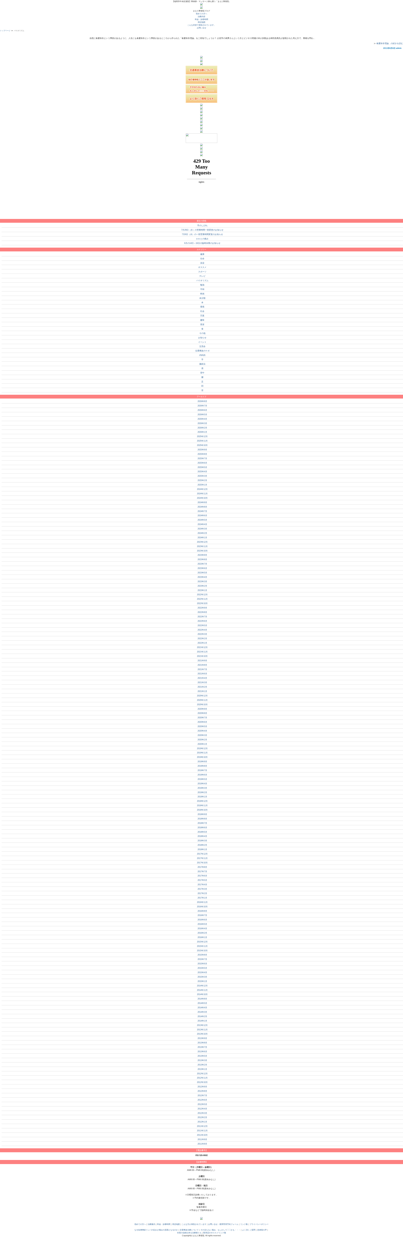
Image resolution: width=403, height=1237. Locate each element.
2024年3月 (202, 529)
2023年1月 (202, 590)
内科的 (202, 355)
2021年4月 (202, 678)
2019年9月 (202, 761)
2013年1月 (202, 1069)
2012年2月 (202, 1117)
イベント (202, 342)
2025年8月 (202, 454)
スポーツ (202, 271)
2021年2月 (202, 687)
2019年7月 (202, 770)
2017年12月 (202, 854)
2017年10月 (202, 862)
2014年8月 (202, 999)
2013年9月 (202, 1038)
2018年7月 (202, 823)
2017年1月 (202, 898)
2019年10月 (202, 757)
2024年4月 (202, 524)
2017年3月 (202, 889)
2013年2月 (202, 1065)
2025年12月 (202, 436)
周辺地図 (201, 22)
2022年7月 (202, 616)
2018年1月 (202, 849)
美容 (202, 263)
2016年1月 (202, 937)
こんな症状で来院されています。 (201, 25)
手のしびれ (202, 225)
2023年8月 (202, 559)
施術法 (202, 364)
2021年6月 (202, 673)
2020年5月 (202, 726)
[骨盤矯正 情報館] (201, 155)
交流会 (202, 346)
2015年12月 (202, 942)
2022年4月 (202, 630)
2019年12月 (202, 748)
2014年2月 (202, 1016)
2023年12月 (202, 542)
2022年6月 (202, 621)
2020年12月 (202, 696)
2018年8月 (202, 819)
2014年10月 (202, 994)
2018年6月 (202, 827)
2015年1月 (202, 981)
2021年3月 (202, 682)
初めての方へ (201, 14)
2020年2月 (202, 739)
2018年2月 (202, 845)
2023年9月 (202, 555)
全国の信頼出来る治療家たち (189, 1233)
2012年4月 (202, 1109)
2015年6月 (202, 963)
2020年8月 (202, 713)
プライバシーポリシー (259, 1224)
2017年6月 (202, 876)
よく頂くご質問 (248, 1230)
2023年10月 (202, 551)
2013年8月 (202, 1043)
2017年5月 (202, 880)
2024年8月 (202, 507)
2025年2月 (202, 480)
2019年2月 (202, 792)
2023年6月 (202, 568)
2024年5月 (202, 520)
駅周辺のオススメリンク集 (214, 1233)
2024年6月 (202, 515)
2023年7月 (202, 564)
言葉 (202, 315)
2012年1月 (202, 1122)
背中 (202, 373)
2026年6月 (202, 410)
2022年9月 (202, 608)
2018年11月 (202, 805)
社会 (202, 311)
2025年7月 (202, 458)
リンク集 (244, 1224)
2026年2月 (202, 428)
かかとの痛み (202, 239)
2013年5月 (202, 1056)
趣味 (202, 320)
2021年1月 (202, 691)
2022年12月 (202, 594)
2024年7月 (202, 511)
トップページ (5, 31)
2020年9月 (202, 709)
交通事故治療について (189, 1230)
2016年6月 (202, 919)
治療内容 (201, 16)
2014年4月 (202, 1007)
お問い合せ (201, 28)
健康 (202, 254)
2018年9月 (202, 814)
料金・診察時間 (201, 19)
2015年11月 (202, 946)
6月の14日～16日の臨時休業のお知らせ (202, 243)
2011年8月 (202, 1144)
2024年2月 (202, 533)
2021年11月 (202, 652)
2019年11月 (202, 753)
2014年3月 (202, 1012)
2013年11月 (202, 1029)
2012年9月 (202, 1086)
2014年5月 (202, 1003)
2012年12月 (202, 1073)
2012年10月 (202, 1082)
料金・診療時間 (163, 1224)
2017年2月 (202, 893)
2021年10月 (202, 656)
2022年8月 (202, 612)
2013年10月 (202, 1034)
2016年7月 (202, 915)
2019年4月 (202, 783)
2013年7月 (202, 1047)
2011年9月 (202, 1139)
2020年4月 (202, 731)
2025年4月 (202, 471)
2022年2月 (202, 638)
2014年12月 (202, 985)
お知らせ (202, 337)
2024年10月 (202, 498)
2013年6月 (202, 1051)
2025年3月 (202, 476)
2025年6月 (202, 463)
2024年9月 (202, 502)
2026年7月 (202, 406)
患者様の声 (262, 1230)
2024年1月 (202, 537)
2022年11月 (202, 599)
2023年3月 (202, 581)
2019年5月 (202, 779)
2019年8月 (202, 766)
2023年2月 (202, 586)
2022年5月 (202, 625)
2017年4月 (202, 884)
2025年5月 (202, 467)
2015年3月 (202, 977)
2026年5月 (202, 414)
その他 (202, 333)
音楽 (202, 324)
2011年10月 (202, 1135)
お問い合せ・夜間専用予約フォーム (223, 1224)
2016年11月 (202, 902)
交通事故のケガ (202, 351)
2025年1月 (202, 485)
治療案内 (151, 1224)
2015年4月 (202, 972)
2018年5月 (202, 832)
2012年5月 (202, 1104)
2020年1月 (202, 744)
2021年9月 (202, 660)
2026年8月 (202, 401)
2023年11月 (202, 546)
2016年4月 (202, 928)
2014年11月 (202, 990)
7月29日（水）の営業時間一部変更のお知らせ (202, 230)
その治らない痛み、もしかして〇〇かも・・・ (220, 1230)
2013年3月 (202, 1060)
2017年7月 (202, 871)
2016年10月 (202, 906)
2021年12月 (202, 647)
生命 (202, 258)
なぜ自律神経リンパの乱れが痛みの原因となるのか (156, 1230)
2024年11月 (202, 493)
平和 (202, 289)
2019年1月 (202, 796)
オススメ (202, 267)
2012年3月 (202, 1113)
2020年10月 (202, 704)
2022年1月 (202, 643)
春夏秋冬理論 (201, 35)
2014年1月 (202, 1021)
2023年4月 (202, 577)
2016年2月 (202, 933)
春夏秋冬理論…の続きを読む (389, 43)
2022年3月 (202, 634)
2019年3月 (202, 788)
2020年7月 (202, 717)
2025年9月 (202, 449)
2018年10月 (202, 810)
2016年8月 (202, 911)
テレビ (202, 276)
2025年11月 (202, 441)
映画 (202, 294)
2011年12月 (202, 1126)
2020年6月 (202, 722)
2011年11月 (202, 1130)
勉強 (202, 285)
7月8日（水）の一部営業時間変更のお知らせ (202, 234)
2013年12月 (202, 1025)
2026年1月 (202, 432)
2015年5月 (202, 968)
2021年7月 (202, 669)
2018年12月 (202, 801)
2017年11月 (202, 858)
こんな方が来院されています (194, 1224)
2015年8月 (202, 955)
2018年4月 (202, 836)
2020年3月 (202, 735)
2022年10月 (202, 603)
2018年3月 (202, 840)
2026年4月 (202, 419)
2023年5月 (202, 572)
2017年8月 (202, 867)
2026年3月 (202, 423)
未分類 (202, 298)
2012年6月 (202, 1100)
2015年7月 (202, 959)
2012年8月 (202, 1091)
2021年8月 (202, 665)
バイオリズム (202, 280)
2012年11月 (202, 1078)
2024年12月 (202, 489)
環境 (202, 307)
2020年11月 (202, 700)
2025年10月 (202, 445)
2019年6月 (202, 775)
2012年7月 (202, 1095)
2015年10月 (202, 950)
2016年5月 (202, 924)
